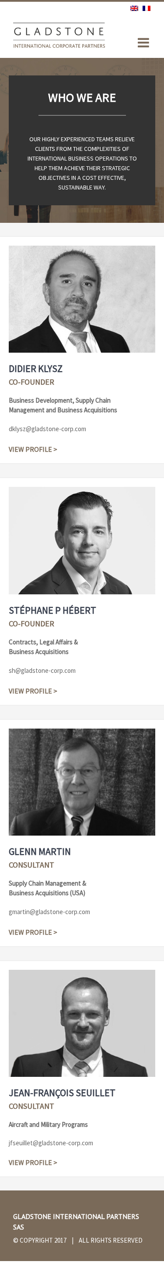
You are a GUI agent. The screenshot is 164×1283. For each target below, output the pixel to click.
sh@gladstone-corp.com (42, 670)
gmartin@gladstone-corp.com (49, 912)
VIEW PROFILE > (33, 449)
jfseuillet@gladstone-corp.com (51, 1143)
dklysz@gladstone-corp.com (47, 429)
